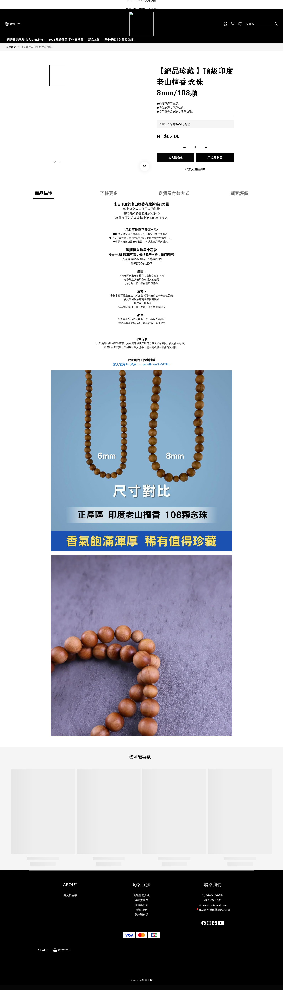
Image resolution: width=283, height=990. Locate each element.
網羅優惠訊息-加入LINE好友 (25, 39)
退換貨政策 (141, 900)
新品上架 (94, 39)
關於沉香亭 (70, 895)
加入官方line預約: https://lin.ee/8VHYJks (141, 364)
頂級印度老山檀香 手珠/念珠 (37, 46)
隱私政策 (141, 909)
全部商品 (11, 46)
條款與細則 (141, 904)
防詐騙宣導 (141, 914)
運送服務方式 (141, 895)
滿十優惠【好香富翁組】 (120, 39)
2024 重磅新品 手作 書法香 (66, 39)
